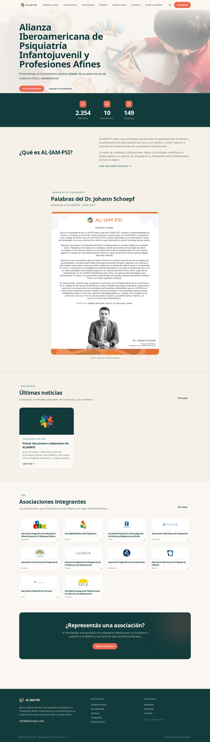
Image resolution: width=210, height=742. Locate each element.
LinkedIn (148, 713)
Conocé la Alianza (31, 88)
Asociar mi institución (60, 88)
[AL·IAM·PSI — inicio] (28, 5)
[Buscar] (170, 5)
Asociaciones (70, 5)
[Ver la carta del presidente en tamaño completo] (105, 283)
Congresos (96, 717)
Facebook (149, 709)
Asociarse (182, 5)
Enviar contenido (153, 5)
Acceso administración (153, 719)
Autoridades (88, 5)
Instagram (149, 704)
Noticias (103, 5)
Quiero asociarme (105, 646)
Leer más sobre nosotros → (115, 165)
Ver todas (183, 398)
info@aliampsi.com (31, 721)
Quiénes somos (51, 5)
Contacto (136, 5)
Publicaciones (119, 5)
